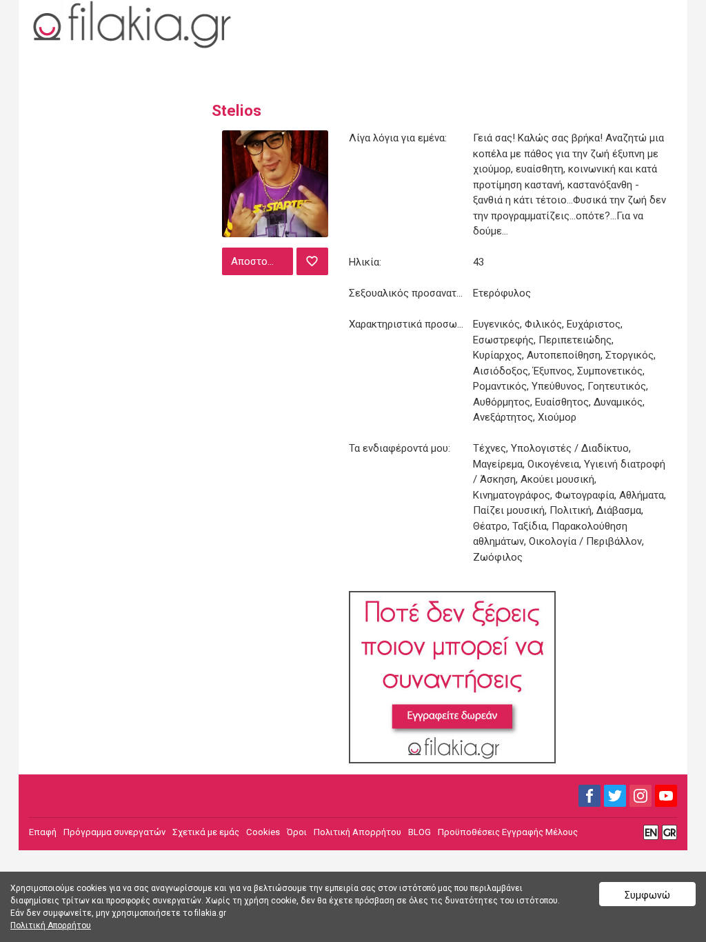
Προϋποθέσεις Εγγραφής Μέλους (508, 832)
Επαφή (43, 832)
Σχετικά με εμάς (205, 832)
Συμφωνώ (647, 895)
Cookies (263, 832)
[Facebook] (589, 796)
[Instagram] (640, 796)
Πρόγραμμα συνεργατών (114, 832)
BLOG (419, 832)
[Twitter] (615, 796)
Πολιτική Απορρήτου (357, 832)
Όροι (297, 832)
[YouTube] (666, 796)
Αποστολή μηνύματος (260, 261)
